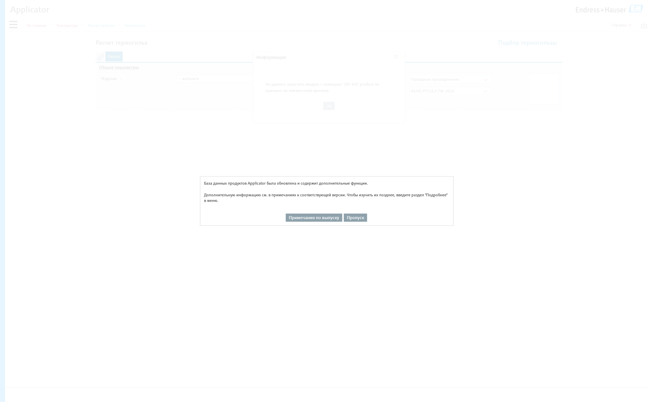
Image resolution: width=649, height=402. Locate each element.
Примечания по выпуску (314, 217)
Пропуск (355, 217)
